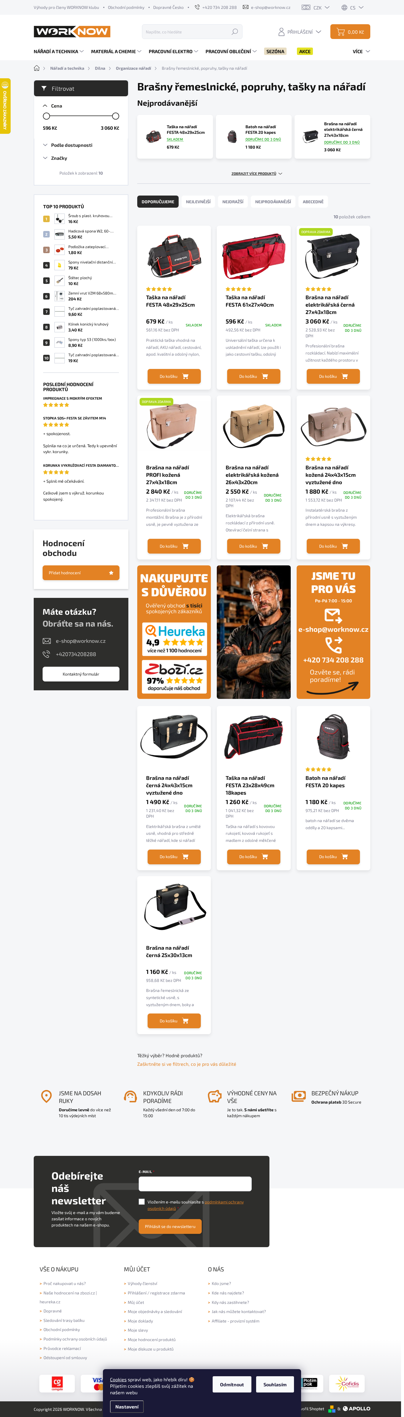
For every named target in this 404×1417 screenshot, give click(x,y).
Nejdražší (232, 201)
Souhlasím (275, 1384)
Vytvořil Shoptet (309, 1408)
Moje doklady (140, 1320)
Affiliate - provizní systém (235, 1320)
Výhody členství (142, 1283)
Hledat (235, 31)
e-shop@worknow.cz (81, 640)
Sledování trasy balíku (64, 1320)
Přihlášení (137, 1292)
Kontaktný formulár (81, 673)
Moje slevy (138, 1330)
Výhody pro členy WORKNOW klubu (66, 7)
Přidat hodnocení (64, 572)
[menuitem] (59, 51)
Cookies (118, 1379)
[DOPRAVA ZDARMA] (333, 259)
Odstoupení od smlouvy (65, 1357)
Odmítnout (232, 1384)
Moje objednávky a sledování (155, 1311)
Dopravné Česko (168, 7)
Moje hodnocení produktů (152, 1339)
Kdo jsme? (221, 1283)
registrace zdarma (167, 1292)
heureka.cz (50, 1301)
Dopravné (52, 1310)
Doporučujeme (158, 201)
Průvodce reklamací (62, 1348)
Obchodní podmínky (126, 7)
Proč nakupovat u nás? (64, 1283)
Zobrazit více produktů (254, 173)
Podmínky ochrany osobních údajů (75, 1338)
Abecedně (313, 201)
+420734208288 (76, 654)
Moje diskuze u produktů (151, 1348)
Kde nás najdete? (228, 1292)
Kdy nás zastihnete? (230, 1302)
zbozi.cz (87, 1292)
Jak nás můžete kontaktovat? (239, 1311)
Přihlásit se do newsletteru (170, 1226)
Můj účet (136, 1302)
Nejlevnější (198, 201)
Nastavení (126, 1406)
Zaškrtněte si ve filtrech (162, 1064)
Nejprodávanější (273, 201)
